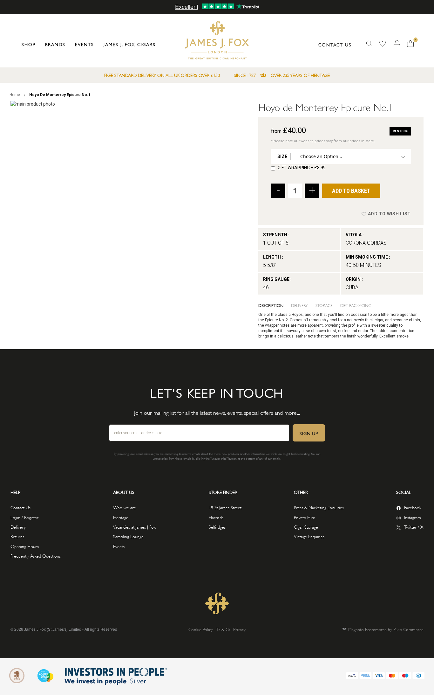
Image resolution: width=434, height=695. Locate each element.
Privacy (239, 629)
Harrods (216, 517)
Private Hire (304, 517)
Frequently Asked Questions (35, 555)
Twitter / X (414, 526)
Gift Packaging (355, 305)
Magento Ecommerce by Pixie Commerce (386, 629)
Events (119, 546)
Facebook (412, 507)
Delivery (299, 305)
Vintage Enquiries (309, 536)
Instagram (412, 517)
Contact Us (335, 44)
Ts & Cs (223, 629)
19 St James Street (225, 507)
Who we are (124, 507)
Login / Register (24, 517)
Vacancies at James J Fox (134, 526)
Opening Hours (24, 546)
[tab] (274, 305)
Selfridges (217, 526)
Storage (323, 305)
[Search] (369, 43)
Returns (17, 536)
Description (270, 305)
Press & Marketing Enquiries (319, 507)
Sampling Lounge (128, 536)
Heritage (120, 517)
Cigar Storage (306, 526)
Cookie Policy (200, 629)
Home (15, 95)
